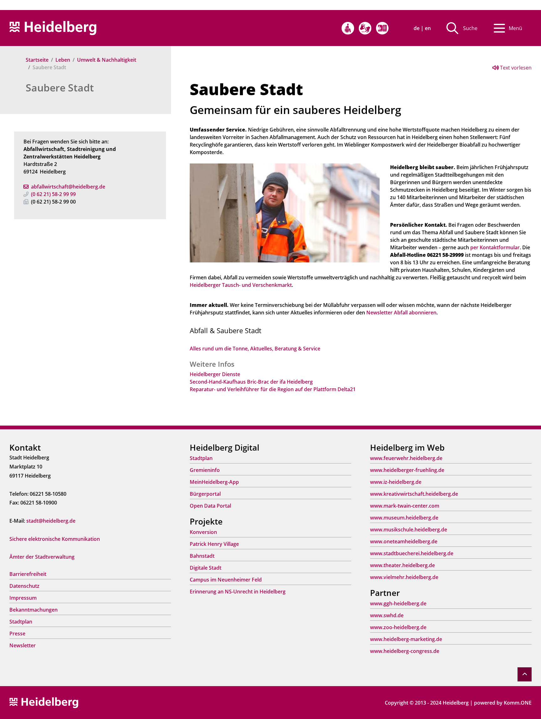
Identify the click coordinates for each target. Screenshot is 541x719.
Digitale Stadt (205, 567)
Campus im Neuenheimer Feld (226, 579)
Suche (470, 28)
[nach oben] (525, 674)
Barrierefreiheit (27, 574)
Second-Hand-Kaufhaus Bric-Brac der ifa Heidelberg (251, 381)
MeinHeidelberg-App (214, 481)
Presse (17, 633)
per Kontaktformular (495, 247)
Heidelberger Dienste (215, 374)
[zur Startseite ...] (43, 702)
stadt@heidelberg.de (50, 520)
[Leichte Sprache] (382, 28)
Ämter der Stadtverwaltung (42, 556)
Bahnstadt (202, 555)
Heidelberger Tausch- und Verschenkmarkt (241, 285)
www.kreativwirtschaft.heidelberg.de (414, 493)
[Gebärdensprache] (365, 28)
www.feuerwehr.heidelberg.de (406, 458)
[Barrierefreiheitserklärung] (348, 28)
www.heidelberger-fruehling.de (407, 470)
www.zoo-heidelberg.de (398, 627)
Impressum (23, 597)
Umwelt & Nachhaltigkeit (106, 59)
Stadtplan (20, 621)
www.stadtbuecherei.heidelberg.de (411, 553)
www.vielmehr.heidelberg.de (404, 577)
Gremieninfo (205, 470)
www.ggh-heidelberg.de (398, 603)
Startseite (37, 59)
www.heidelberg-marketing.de (406, 639)
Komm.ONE (518, 702)
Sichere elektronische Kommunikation (54, 538)
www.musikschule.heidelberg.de (408, 529)
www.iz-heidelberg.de (395, 481)
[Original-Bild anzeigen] (285, 212)
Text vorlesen (515, 67)
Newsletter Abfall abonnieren (401, 312)
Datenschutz (24, 585)
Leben (62, 59)
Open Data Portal (210, 505)
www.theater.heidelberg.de (402, 565)
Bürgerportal (205, 493)
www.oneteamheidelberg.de (403, 541)
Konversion (203, 532)
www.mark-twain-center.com (404, 505)
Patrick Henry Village (214, 544)
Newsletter (22, 645)
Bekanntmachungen (33, 609)
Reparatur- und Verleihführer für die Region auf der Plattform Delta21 (273, 389)
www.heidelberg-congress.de (404, 651)
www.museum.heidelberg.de (404, 517)
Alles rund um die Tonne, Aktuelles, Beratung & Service (255, 348)
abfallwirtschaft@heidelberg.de (68, 186)
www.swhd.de (387, 615)
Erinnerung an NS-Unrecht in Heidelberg (238, 591)
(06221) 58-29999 (53, 194)
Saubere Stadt (60, 87)
